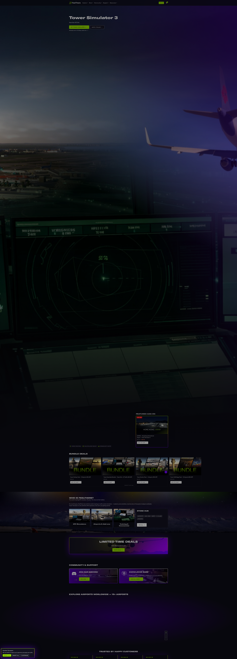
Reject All (16, 655)
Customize (24, 655)
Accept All (6, 655)
